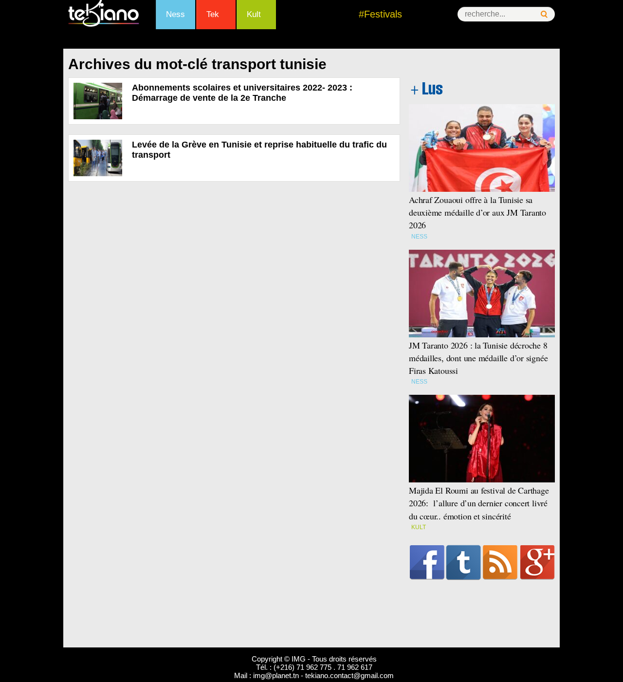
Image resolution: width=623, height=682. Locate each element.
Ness (175, 14)
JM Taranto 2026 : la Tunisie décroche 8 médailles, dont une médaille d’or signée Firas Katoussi (478, 357)
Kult (254, 14)
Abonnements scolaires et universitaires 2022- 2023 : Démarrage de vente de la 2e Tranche (242, 93)
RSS (500, 562)
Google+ (537, 562)
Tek (212, 14)
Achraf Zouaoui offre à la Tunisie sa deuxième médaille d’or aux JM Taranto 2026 (477, 212)
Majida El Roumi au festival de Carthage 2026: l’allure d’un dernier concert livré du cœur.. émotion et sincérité (479, 502)
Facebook (427, 562)
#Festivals (380, 14)
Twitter (463, 562)
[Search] (544, 14)
